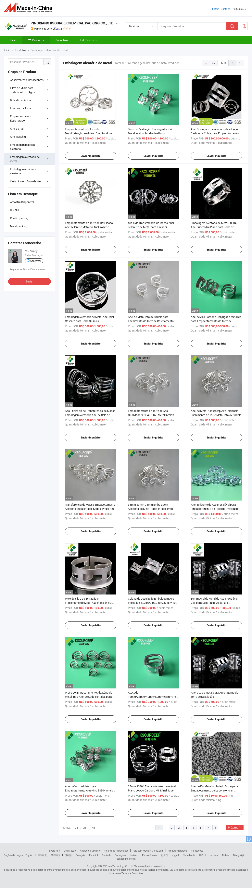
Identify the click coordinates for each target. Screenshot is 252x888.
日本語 (68, 855)
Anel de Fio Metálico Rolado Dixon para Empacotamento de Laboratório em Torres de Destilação (214, 790)
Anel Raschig (18, 136)
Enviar (29, 281)
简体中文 (42, 855)
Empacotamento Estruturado (20, 118)
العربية (175, 855)
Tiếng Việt (238, 855)
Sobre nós (54, 850)
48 (93, 827)
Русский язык (149, 855)
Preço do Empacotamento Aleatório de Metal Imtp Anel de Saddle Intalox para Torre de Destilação (88, 697)
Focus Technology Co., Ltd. (119, 866)
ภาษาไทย (213, 855)
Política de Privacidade (116, 850)
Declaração (70, 850)
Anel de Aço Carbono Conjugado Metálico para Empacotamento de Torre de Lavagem (216, 321)
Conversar (35, 260)
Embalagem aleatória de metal (25, 159)
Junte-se (225, 8)
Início (13, 40)
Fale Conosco (88, 40)
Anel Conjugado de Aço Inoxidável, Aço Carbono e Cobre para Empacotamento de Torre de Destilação (215, 133)
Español (93, 855)
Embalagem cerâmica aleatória (23, 171)
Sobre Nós (62, 40)
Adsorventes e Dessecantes (27, 80)
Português (120, 855)
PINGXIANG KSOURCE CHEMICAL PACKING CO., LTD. (72, 23)
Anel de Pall (17, 128)
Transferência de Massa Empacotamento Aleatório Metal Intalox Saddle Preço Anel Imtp (90, 509)
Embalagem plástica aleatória (22, 147)
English (29, 855)
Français (80, 855)
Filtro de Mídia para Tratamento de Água (22, 90)
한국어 (164, 855)
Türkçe (225, 855)
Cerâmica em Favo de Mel (25, 181)
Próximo (233, 827)
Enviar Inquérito (91, 155)
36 (84, 827)
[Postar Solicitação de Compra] (244, 26)
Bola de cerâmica (20, 100)
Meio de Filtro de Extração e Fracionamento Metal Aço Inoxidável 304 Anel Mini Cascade (90, 603)
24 (76, 827)
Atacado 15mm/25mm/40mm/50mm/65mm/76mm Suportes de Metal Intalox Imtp (154, 697)
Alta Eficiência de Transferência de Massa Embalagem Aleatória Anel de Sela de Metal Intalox (90, 415)
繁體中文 (55, 855)
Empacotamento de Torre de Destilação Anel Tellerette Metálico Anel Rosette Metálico (89, 227)
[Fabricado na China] (29, 7)
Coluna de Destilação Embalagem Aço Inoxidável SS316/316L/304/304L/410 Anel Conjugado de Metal (152, 603)
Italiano (134, 855)
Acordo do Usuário (90, 850)
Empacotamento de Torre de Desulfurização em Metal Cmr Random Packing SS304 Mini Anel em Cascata (88, 133)
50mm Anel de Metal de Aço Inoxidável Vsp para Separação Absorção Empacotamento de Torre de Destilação (215, 603)
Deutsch (106, 855)
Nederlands (189, 855)
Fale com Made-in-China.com (148, 850)
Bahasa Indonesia (126, 858)
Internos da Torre (20, 108)
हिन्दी (201, 855)
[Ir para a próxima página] (240, 63)
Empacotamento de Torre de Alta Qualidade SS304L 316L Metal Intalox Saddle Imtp (151, 415)
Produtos (38, 40)
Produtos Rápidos (177, 850)
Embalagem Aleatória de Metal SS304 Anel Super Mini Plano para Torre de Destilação (213, 227)
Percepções (197, 850)
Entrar (215, 8)
